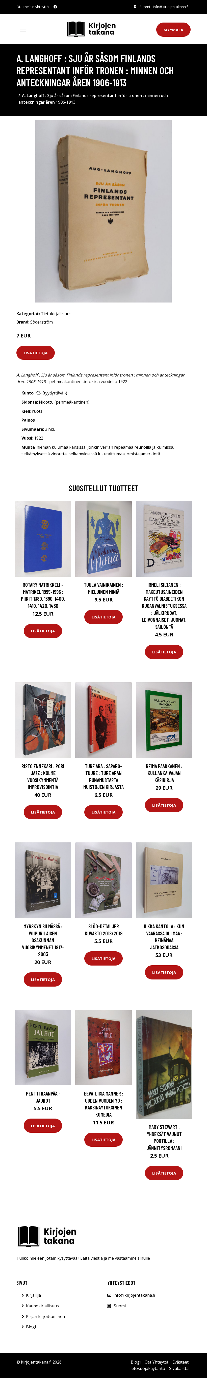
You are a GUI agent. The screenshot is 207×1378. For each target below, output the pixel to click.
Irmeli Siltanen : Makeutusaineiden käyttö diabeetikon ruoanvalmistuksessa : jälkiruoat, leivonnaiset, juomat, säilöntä (164, 605)
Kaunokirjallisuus (42, 1306)
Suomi (145, 6)
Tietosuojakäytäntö (146, 1368)
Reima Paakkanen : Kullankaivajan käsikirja (164, 773)
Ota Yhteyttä (156, 1362)
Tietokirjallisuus (56, 313)
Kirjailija (33, 1295)
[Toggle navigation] (23, 29)
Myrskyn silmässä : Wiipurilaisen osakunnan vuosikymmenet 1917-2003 (43, 940)
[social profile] (55, 7)
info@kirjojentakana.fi (171, 6)
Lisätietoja (35, 352)
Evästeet (180, 1362)
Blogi (31, 1327)
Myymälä (173, 29)
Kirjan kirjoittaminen (45, 1316)
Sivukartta (179, 1368)
